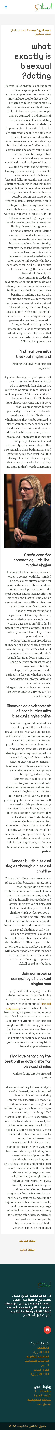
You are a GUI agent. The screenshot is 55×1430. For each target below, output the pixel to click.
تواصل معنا (44, 1404)
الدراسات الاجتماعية (37, 1361)
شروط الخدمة (42, 1395)
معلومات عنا (43, 1391)
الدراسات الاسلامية (37, 1356)
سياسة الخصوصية (39, 1399)
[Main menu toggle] (6, 7)
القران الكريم (41, 1370)
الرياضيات (43, 1348)
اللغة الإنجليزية (39, 1374)
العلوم (45, 1365)
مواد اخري (43, 30)
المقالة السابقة (27, 1241)
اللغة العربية (41, 1352)
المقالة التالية (27, 1250)
